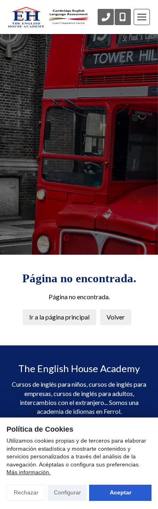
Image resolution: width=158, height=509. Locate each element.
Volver (116, 317)
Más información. (28, 472)
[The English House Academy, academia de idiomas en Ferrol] (48, 17)
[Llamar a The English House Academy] (106, 17)
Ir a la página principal (59, 317)
